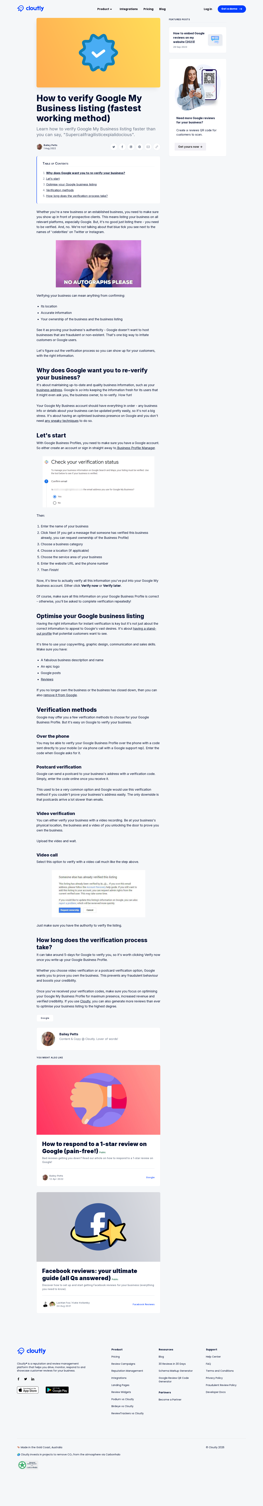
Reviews (47, 679)
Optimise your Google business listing (71, 184)
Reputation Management (127, 1371)
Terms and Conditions (220, 1371)
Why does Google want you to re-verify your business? (85, 173)
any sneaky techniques (62, 421)
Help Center (213, 1356)
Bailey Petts (50, 145)
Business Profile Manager (135, 448)
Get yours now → (190, 146)
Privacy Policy (214, 1378)
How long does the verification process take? (77, 196)
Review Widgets (121, 1392)
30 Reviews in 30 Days (172, 1364)
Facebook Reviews (144, 1304)
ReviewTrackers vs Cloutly (127, 1413)
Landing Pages (120, 1385)
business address (49, 390)
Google (45, 1018)
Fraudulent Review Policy (221, 1385)
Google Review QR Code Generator (174, 1379)
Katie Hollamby (81, 1302)
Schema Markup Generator (176, 1371)
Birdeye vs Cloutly (122, 1406)
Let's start (53, 178)
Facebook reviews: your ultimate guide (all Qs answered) (89, 1274)
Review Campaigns (123, 1364)
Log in (208, 9)
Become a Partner (170, 1399)
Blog (162, 9)
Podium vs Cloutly (122, 1399)
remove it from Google (60, 695)
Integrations (129, 9)
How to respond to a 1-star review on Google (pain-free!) (94, 1147)
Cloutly (85, 1001)
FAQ (208, 1364)
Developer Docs (216, 1392)
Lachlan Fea (63, 1302)
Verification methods (60, 190)
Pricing (148, 9)
